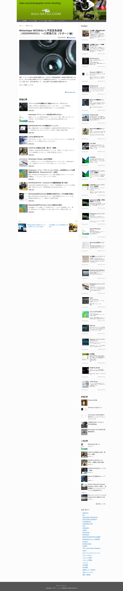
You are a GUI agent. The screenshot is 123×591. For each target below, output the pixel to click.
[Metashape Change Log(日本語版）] (23, 162)
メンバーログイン (61, 20)
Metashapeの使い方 (94, 444)
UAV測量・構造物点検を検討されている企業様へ (97, 31)
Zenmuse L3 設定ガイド (96, 72)
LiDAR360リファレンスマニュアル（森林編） (97, 185)
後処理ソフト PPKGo (89, 570)
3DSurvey (85, 513)
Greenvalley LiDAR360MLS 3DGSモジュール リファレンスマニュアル (96, 417)
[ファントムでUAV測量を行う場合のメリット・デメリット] (23, 107)
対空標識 (92, 354)
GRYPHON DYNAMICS (90, 519)
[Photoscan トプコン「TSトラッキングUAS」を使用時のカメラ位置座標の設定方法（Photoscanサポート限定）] (23, 173)
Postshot (85, 541)
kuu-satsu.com (71, 92)
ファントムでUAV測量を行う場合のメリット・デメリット (48, 103)
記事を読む (31, 110)
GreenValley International (90, 517)
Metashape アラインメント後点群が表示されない (45, 114)
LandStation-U (87, 521)
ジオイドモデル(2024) (95, 311)
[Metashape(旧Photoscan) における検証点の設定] (23, 208)
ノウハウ (85, 562)
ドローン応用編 (87, 560)
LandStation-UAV (88, 523)
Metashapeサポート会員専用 (91, 539)
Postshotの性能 (92, 400)
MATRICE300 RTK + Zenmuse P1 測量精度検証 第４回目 (48, 183)
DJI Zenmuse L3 (94, 58)
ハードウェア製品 (32, 20)
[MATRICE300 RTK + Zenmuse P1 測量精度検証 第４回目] (23, 186)
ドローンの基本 (87, 557)
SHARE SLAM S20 (95, 367)
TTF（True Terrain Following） (92, 548)
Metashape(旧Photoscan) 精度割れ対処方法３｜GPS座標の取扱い (51, 194)
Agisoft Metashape (95, 228)
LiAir (84, 526)
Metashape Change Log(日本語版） (40, 159)
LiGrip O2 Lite (94, 381)
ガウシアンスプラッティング (91, 553)
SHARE (85, 546)
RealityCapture (87, 544)
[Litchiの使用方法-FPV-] (23, 140)
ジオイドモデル (87, 555)
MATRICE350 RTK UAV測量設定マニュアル (43, 125)
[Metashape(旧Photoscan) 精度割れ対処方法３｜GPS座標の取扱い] (23, 197)
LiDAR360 (92, 157)
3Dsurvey (92, 325)
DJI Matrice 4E (94, 86)
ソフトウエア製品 (42, 20)
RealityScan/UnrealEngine (97, 270)
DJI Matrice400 (94, 115)
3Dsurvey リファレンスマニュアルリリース (97, 340)
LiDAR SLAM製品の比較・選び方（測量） (42, 148)
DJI (84, 515)
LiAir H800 (93, 143)
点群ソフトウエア (88, 572)
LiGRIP (85, 530)
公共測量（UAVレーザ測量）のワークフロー (97, 45)
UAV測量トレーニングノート (97, 256)
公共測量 (85, 565)
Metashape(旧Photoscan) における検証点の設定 (45, 205)
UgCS (91, 298)
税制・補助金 (87, 574)
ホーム (19, 20)
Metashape (72, 37)
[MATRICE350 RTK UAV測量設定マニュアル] (23, 129)
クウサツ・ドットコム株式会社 (59, 588)
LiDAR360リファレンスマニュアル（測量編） (97, 171)
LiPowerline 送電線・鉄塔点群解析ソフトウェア (97, 200)
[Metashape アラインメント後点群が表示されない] (23, 118)
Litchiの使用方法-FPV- (36, 137)
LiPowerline (86, 532)
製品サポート (52, 20)
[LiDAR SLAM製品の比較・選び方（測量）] (23, 151)
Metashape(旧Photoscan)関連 (91, 537)
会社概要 (24, 20)
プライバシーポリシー (61, 585)
